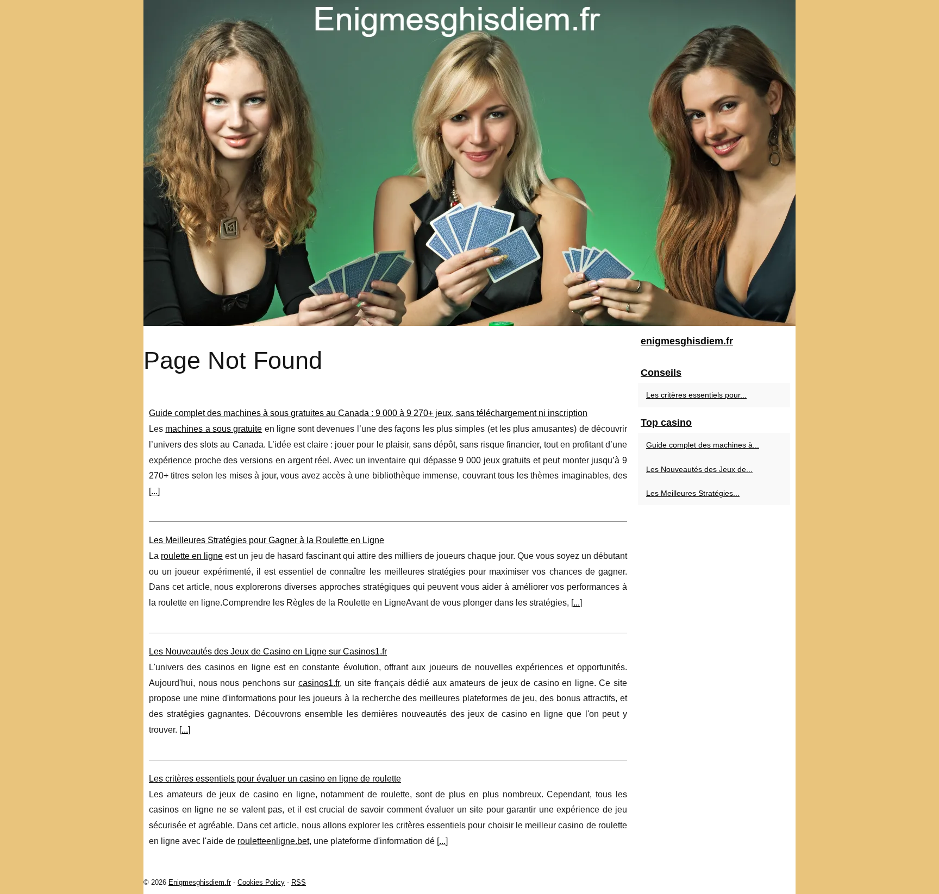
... (154, 491)
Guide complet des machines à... (702, 444)
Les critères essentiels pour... (696, 395)
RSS (298, 882)
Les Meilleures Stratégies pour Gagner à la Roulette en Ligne (266, 540)
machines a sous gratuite (213, 428)
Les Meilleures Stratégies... (693, 493)
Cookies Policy (261, 882)
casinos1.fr (319, 683)
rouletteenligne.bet (273, 841)
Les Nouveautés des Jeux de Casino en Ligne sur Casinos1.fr (268, 651)
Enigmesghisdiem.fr (199, 882)
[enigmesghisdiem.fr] (469, 163)
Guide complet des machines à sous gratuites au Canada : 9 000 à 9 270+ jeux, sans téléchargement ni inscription (368, 413)
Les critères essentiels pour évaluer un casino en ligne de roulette (275, 778)
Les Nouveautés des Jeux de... (699, 469)
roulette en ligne (192, 556)
